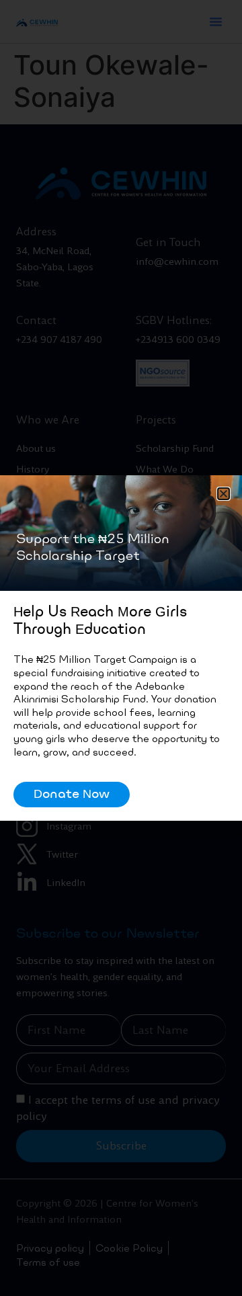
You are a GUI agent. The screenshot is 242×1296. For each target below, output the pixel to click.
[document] (121, 648)
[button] (223, 494)
